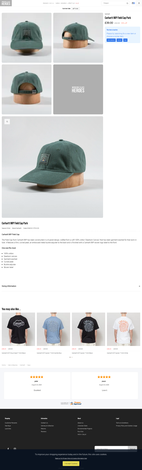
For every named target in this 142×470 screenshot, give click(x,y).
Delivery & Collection (47, 426)
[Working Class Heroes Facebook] (8, 449)
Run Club (80, 431)
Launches (8, 429)
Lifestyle (71, 3)
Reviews (43, 431)
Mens (58, 3)
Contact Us (44, 423)
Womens (64, 3)
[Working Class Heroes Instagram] (14, 449)
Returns (43, 429)
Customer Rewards (11, 423)
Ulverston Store (82, 426)
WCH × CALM (82, 434)
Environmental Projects (85, 429)
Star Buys (8, 426)
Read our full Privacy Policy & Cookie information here (71, 458)
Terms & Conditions (122, 423)
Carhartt (107, 14)
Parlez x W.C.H (48, 3)
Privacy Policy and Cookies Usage (126, 426)
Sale (77, 3)
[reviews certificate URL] (71, 403)
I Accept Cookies (71, 463)
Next (138, 336)
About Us (80, 423)
